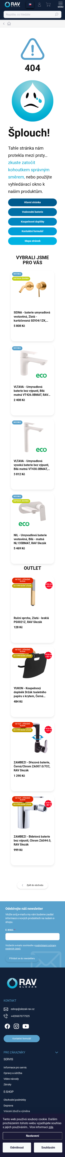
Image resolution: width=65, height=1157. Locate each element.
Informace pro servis (15, 1067)
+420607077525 (20, 1016)
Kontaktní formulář (32, 231)
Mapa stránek (32, 240)
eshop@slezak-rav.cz (22, 1009)
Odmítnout (17, 1147)
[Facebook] (7, 1026)
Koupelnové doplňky (32, 221)
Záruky (7, 1084)
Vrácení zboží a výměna (17, 1111)
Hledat (56, 14)
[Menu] (60, 4)
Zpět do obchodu (35, 885)
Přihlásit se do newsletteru (22, 958)
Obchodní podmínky (15, 1099)
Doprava (8, 1105)
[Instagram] (16, 1026)
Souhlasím (48, 1147)
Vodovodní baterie (32, 211)
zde (51, 1127)
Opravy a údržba (13, 1073)
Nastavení (32, 1136)
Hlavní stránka (32, 202)
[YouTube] (26, 1026)
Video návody (11, 1078)
